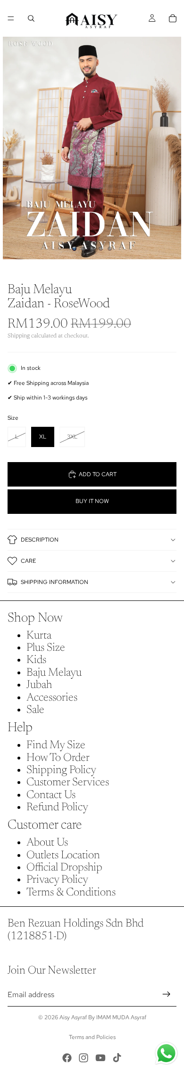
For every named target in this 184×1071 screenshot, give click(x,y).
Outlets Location (63, 855)
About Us (47, 842)
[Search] (31, 18)
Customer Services (67, 782)
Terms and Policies (92, 1037)
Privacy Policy (57, 880)
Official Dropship (64, 867)
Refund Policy (57, 807)
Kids (36, 660)
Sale (35, 710)
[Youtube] (100, 1057)
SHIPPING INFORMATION (54, 582)
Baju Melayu (54, 673)
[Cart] (172, 18)
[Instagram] (83, 1057)
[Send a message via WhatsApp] (166, 1053)
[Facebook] (67, 1057)
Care (28, 561)
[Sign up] (166, 995)
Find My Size (55, 745)
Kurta (38, 635)
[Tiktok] (117, 1057)
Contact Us (50, 795)
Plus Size (45, 648)
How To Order (58, 758)
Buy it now (92, 501)
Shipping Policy (61, 770)
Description (40, 539)
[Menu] (11, 18)
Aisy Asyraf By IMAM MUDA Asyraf (102, 1017)
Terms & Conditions (71, 892)
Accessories (51, 697)
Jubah (39, 685)
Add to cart (98, 474)
